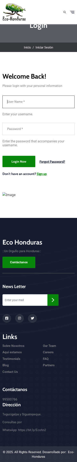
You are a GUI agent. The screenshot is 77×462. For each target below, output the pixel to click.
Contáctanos (19, 262)
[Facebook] (6, 318)
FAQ (45, 359)
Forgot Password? (52, 161)
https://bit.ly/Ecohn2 (32, 430)
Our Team (49, 346)
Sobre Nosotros (13, 346)
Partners (49, 365)
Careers (48, 352)
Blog (5, 365)
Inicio (27, 47)
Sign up (42, 174)
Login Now (18, 161)
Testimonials (11, 359)
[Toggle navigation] (72, 12)
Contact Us (10, 372)
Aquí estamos (12, 352)
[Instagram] (19, 318)
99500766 (9, 399)
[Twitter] (32, 318)
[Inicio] (14, 11)
